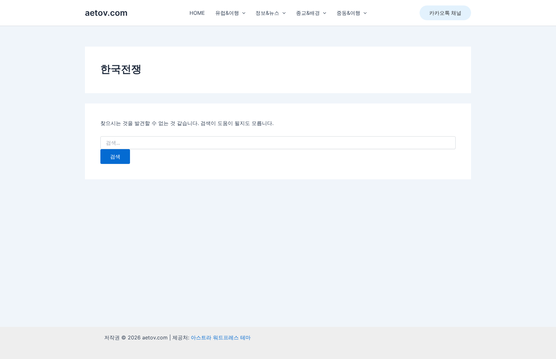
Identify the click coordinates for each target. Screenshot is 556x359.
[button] (445, 12)
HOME (197, 13)
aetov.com (106, 13)
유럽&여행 (227, 13)
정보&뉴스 (267, 13)
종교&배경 (308, 13)
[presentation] (242, 13)
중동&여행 (348, 13)
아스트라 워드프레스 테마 (221, 337)
